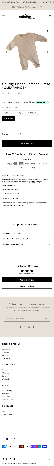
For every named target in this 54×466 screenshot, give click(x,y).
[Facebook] (20, 327)
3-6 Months (8, 113)
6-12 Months (19, 113)
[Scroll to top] (48, 459)
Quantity (5, 134)
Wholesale (6, 379)
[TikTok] (33, 327)
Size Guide (6, 358)
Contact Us (6, 376)
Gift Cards (6, 349)
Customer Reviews (9, 400)
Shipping (5, 352)
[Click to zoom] (48, 31)
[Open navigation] (9, 16)
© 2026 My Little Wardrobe (11, 463)
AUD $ (12, 439)
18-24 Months (8, 119)
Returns (5, 355)
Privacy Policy (7, 414)
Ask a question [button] (27, 286)
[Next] (48, 52)
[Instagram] (29, 327)
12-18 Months (33, 113)
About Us (5, 373)
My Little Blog (7, 390)
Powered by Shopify (29, 463)
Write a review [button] (27, 280)
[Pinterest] (24, 327)
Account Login (7, 370)
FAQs (4, 411)
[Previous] (6, 52)
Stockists (5, 394)
